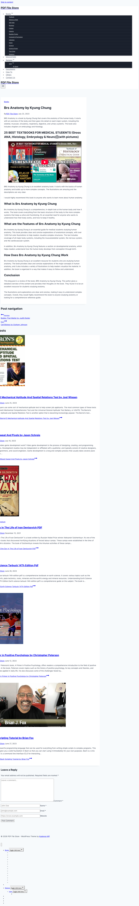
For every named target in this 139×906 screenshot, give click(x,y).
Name (43, 806)
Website (43, 816)
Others (8, 75)
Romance (11, 54)
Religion (7, 888)
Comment (58, 801)
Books (6, 102)
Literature (11, 40)
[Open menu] (3, 86)
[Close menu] (1, 844)
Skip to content (7, 2)
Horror (11, 42)
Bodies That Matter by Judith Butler (15, 317)
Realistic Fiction (13, 34)
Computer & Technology (16, 37)
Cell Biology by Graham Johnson (14, 323)
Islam (10, 891)
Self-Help (11, 22)
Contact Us (10, 78)
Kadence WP (44, 836)
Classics (11, 31)
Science (11, 45)
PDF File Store (12, 114)
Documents (10, 69)
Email (43, 811)
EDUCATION (11, 57)
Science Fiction (13, 48)
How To (9, 72)
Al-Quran (15, 66)
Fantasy (11, 28)
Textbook (11, 17)
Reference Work (13, 20)
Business (11, 25)
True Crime (12, 51)
